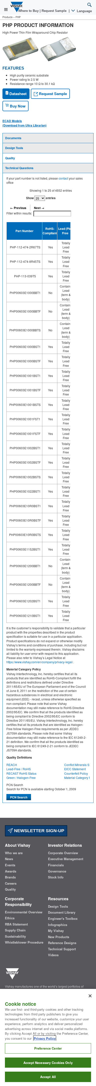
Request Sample (52, 93)
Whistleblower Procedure (24, 942)
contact (63, 178)
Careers (10, 883)
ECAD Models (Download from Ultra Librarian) (24, 123)
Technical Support (62, 949)
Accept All (48, 1076)
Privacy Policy (45, 1038)
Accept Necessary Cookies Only (48, 1062)
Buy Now (17, 106)
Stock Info (56, 877)
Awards (10, 871)
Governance (57, 871)
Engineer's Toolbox (63, 918)
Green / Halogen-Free (21, 777)
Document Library (61, 912)
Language (84, 11)
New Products (58, 937)
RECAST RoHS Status (21, 773)
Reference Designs (62, 943)
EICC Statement (75, 769)
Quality (10, 158)
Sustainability (15, 936)
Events (10, 865)
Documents (13, 138)
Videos (53, 955)
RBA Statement (16, 924)
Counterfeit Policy (76, 773)
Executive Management (65, 859)
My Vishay (56, 930)
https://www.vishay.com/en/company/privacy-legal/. (40, 662)
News (9, 859)
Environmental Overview (23, 912)
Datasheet (17, 93)
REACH (11, 765)
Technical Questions (19, 168)
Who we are (14, 853)
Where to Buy (29, 11)
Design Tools (14, 148)
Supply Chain (15, 930)
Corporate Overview (63, 853)
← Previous (18, 208)
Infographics (57, 925)
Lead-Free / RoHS (18, 769)
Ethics (10, 918)
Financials (56, 865)
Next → (39, 208)
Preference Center (48, 1048)
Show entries (41, 198)
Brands (10, 877)
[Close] (90, 995)
